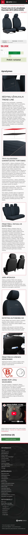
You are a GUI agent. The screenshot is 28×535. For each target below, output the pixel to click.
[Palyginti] (9, 55)
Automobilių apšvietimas (6, 489)
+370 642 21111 (5, 506)
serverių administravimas (16, 526)
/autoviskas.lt (5, 510)
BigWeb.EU (9, 526)
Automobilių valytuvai (5, 488)
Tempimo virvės (4, 493)
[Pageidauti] (22, 53)
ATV (8, 40)
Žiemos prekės (4, 481)
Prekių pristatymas (5, 452)
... (2, 5)
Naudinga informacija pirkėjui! (7, 456)
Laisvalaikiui (3, 480)
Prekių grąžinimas (5, 453)
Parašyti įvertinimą (10, 439)
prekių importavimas (14, 528)
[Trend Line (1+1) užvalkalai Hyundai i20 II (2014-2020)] (14, 27)
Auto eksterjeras (4, 478)
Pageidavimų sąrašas (5, 466)
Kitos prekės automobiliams (6, 496)
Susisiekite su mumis (5, 460)
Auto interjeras (4, 477)
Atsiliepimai (3, 461)
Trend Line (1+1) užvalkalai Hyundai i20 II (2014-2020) (13, 5)
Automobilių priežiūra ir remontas (8, 494)
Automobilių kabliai (5, 473)
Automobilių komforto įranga (7, 485)
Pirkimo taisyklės (4, 455)
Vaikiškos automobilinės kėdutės (7, 483)
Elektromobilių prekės (5, 475)
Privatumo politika (5, 458)
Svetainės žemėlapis (5, 463)
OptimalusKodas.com (21, 528)
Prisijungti (3, 468)
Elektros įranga (4, 486)
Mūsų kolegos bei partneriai (6, 464)
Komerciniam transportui (6, 491)
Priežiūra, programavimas (6, 528)
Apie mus (3, 450)
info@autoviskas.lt (6, 508)
